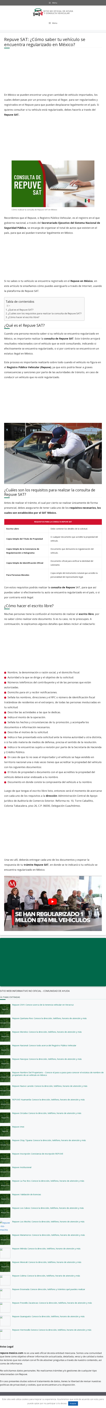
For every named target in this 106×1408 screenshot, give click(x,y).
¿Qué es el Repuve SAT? (20, 309)
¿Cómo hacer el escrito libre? (23, 317)
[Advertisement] (53, 72)
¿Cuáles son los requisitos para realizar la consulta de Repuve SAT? (45, 313)
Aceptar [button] (73, 1403)
